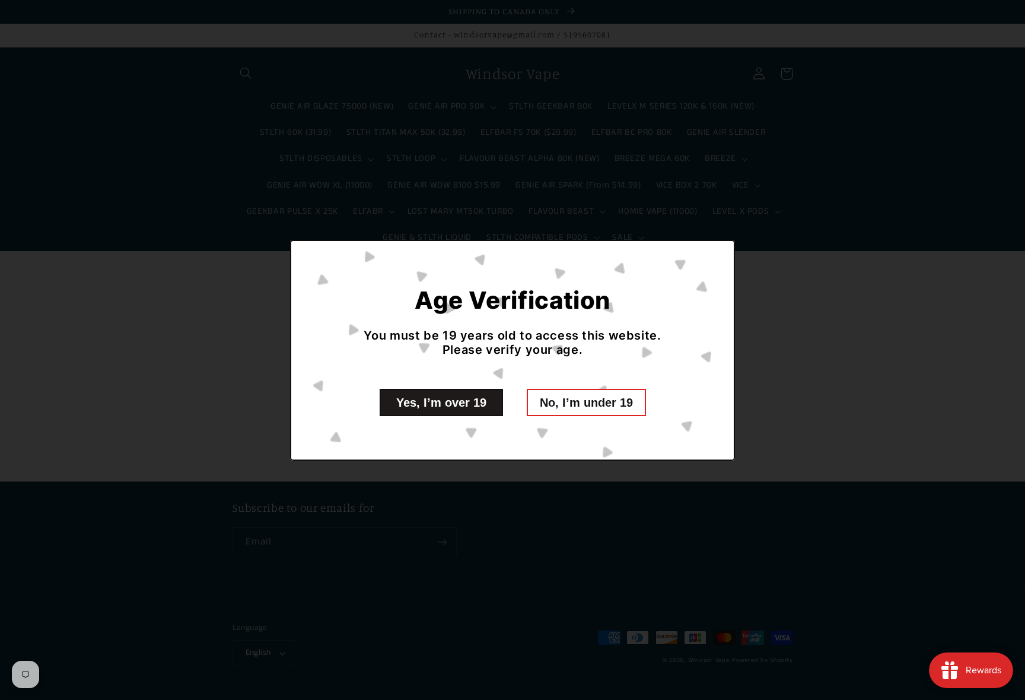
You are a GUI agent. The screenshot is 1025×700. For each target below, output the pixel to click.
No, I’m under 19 (586, 402)
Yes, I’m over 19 (441, 402)
